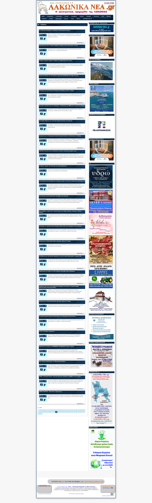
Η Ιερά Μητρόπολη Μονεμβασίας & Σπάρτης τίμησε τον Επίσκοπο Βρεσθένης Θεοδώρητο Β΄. (62, 181)
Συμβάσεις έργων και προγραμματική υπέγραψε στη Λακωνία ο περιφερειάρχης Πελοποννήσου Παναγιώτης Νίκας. (59, 287)
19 (82, 410)
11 (64, 410)
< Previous (41, 410)
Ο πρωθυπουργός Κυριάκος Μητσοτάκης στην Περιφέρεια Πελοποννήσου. (57, 316)
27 (52, 411)
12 (67, 410)
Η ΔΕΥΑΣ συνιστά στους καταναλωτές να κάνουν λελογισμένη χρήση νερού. (58, 150)
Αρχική (42, 16)
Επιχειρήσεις (74, 16)
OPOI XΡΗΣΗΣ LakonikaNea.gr (75, 493)
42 (84, 411)
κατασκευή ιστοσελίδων (106, 495)
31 (60, 411)
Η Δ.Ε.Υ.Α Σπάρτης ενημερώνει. (47, 331)
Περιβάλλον (44, 18)
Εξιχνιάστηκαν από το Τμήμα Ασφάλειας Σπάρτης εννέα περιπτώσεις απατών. (58, 45)
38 (75, 411)
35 (69, 411)
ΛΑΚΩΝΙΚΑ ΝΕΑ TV (87, 18)
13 (69, 410)
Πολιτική (66, 16)
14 (71, 410)
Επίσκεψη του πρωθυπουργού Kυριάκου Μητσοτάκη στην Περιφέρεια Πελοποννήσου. (60, 226)
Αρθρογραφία (58, 18)
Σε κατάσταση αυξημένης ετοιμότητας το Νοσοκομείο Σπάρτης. (54, 30)
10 (62, 410)
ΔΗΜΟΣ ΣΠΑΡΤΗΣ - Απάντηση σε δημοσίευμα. (50, 391)
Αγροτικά (82, 16)
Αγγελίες (66, 18)
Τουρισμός (88, 16)
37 (73, 411)
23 (43, 411)
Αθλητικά (109, 16)
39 (77, 411)
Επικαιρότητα (50, 16)
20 (84, 410)
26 (49, 411)
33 (64, 411)
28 (54, 411)
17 (77, 410)
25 (47, 411)
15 (73, 410)
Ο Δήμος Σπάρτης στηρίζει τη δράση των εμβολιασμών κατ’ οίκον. (55, 60)
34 (67, 411)
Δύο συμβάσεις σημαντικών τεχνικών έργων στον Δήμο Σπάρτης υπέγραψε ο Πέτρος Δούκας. (60, 211)
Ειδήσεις (78, 18)
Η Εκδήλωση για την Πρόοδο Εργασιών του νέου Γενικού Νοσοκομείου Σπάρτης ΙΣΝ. (60, 256)
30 (58, 411)
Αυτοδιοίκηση (59, 16)
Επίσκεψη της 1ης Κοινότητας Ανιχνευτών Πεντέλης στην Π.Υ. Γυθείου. (56, 90)
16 (75, 410)
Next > (45, 410)
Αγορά (72, 18)
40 (79, 411)
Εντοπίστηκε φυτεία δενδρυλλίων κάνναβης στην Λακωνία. (53, 196)
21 (39, 411)
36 (71, 411)
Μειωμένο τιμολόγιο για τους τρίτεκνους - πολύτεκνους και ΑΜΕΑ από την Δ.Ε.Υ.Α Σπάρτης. (62, 105)
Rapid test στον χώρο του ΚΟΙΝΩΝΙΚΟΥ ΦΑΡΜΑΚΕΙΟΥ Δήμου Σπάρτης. (56, 346)
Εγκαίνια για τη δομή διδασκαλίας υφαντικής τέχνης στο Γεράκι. (55, 241)
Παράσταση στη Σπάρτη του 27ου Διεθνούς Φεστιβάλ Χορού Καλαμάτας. (57, 271)
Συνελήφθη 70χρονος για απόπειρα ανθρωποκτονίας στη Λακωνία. (55, 120)
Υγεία (102, 16)
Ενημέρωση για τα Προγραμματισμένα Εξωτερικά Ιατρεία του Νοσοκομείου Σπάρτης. (60, 135)
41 (81, 411)
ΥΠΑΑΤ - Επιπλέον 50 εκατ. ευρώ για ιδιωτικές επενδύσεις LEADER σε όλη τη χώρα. (60, 376)
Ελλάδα (51, 18)
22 (41, 411)
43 (39, 413)
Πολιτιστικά (96, 16)
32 (62, 411)
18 (79, 410)
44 (41, 413)
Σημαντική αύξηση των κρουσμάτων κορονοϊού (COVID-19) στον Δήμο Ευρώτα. (58, 75)
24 (45, 411)
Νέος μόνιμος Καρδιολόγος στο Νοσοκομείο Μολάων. (52, 361)
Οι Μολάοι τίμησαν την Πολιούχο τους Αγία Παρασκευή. (53, 166)
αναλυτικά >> (80, 42)
